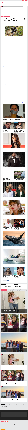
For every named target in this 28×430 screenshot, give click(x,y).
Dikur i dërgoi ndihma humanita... (10, 330)
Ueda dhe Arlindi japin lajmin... (9, 310)
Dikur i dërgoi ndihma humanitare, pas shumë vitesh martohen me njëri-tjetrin (12, 384)
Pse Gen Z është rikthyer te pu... (9, 349)
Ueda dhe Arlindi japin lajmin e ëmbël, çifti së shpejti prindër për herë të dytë (13, 368)
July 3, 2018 (7, 16)
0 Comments (4, 16)
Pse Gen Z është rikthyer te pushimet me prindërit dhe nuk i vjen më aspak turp (13, 400)
